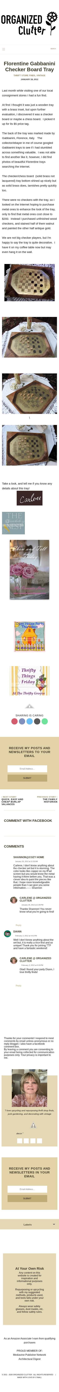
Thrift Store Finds (25, 75)
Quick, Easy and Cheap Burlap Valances (12, 801)
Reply (18, 925)
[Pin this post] (14, 721)
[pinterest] (39, 1140)
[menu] (3, 49)
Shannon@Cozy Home (28, 857)
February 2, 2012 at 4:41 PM (26, 936)
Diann (17, 931)
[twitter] (32, 1140)
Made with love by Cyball (29, 1377)
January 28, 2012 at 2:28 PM (32, 905)
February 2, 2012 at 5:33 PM (32, 965)
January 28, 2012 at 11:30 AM (26, 861)
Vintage (41, 75)
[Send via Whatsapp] (45, 721)
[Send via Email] (37, 721)
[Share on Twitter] (29, 721)
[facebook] (19, 1140)
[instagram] (26, 1140)
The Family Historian (50, 800)
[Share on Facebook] (22, 721)
